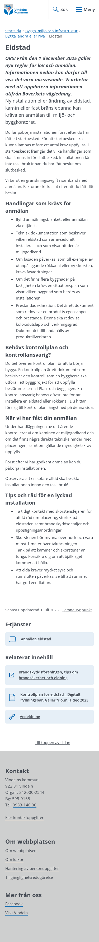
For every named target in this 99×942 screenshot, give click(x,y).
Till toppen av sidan (52, 742)
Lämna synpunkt (77, 609)
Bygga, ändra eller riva (25, 36)
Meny (89, 9)
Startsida (13, 30)
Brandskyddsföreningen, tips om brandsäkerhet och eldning (51, 675)
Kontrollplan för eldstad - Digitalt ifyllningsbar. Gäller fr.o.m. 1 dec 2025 (48, 697)
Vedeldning (30, 716)
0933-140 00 (24, 804)
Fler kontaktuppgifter (24, 817)
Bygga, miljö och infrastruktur (51, 30)
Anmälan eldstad (33, 640)
